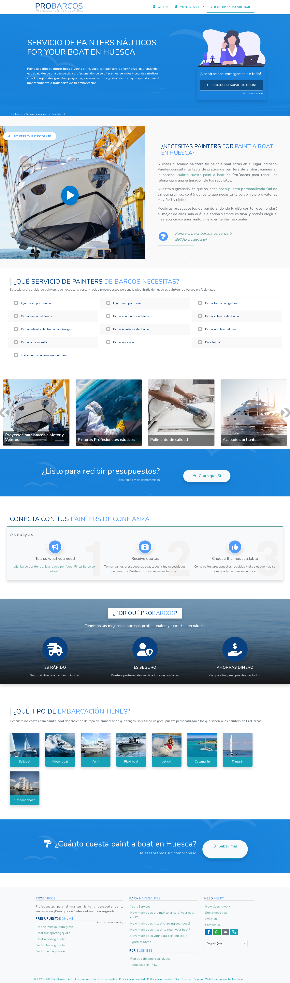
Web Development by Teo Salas (224, 979)
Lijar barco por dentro (29, 566)
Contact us (212, 925)
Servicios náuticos (37, 114)
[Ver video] (70, 195)
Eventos (211, 919)
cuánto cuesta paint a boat (201, 174)
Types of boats (140, 942)
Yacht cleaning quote (50, 945)
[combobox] (225, 943)
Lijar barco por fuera (59, 566)
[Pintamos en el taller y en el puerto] (254, 379)
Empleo (198, 979)
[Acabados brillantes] (181, 379)
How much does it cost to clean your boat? (160, 929)
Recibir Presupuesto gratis (55, 927)
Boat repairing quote (50, 939)
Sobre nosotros (216, 912)
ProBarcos (16, 114)
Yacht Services (140, 906)
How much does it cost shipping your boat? (160, 923)
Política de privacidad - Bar (163, 979)
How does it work (217, 906)
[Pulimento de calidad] (109, 379)
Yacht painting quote (50, 951)
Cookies (186, 979)
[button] (4, 412)
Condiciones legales (105, 979)
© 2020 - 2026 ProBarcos (49, 979)
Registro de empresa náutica (150, 959)
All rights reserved (79, 979)
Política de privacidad (132, 979)
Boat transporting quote (53, 933)
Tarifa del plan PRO (143, 965)
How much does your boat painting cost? (158, 936)
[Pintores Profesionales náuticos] (36, 379)
